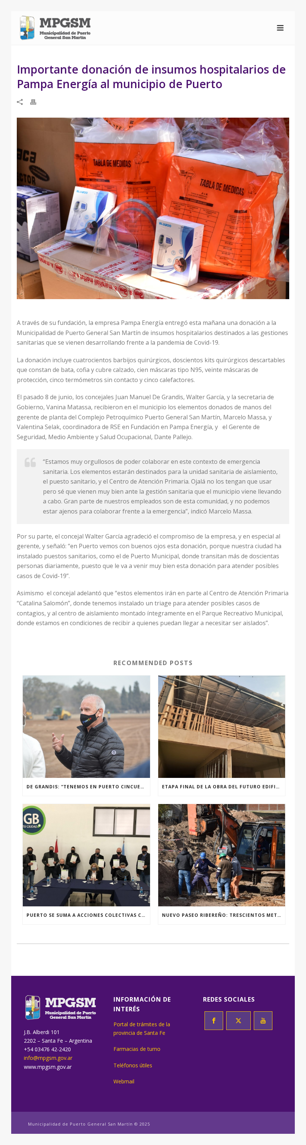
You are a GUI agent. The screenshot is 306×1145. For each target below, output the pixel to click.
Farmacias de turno (136, 1048)
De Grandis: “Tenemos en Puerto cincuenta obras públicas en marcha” (88, 786)
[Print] (37, 101)
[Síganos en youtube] (263, 1020)
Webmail (123, 1081)
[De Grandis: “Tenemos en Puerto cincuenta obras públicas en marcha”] (86, 727)
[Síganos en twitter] (238, 1020)
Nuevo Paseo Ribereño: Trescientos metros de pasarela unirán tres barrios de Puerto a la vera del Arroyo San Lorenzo (223, 915)
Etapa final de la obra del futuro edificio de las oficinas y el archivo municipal (223, 786)
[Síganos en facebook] (213, 1020)
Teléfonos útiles (132, 1065)
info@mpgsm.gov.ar (48, 1057)
